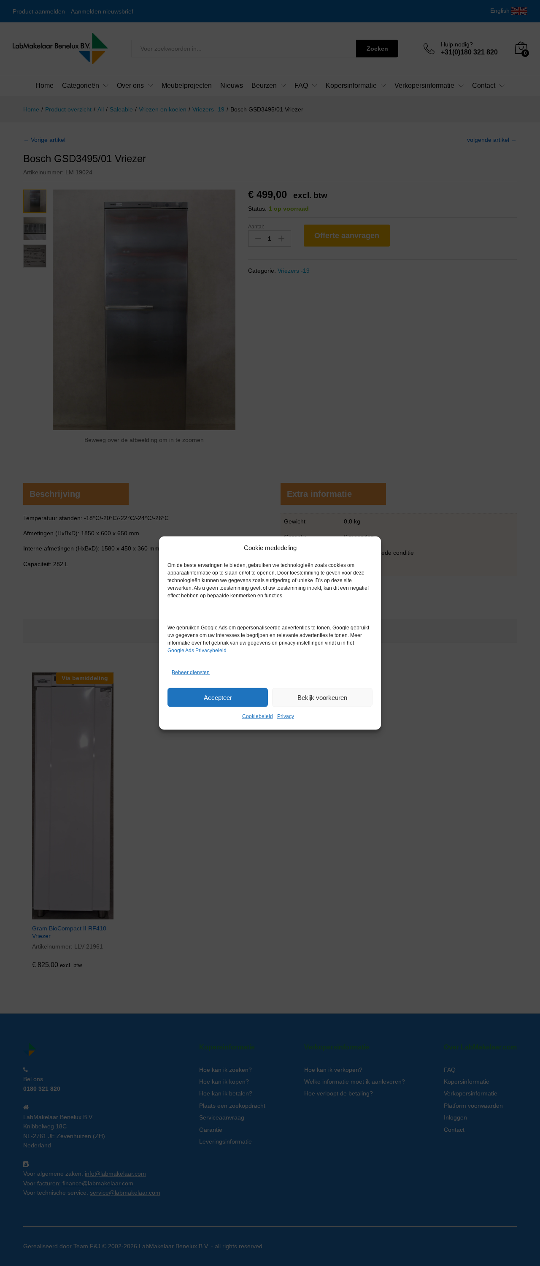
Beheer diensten (191, 672)
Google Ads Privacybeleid (197, 650)
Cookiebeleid (257, 716)
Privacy (285, 716)
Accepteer (218, 697)
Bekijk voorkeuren (322, 697)
